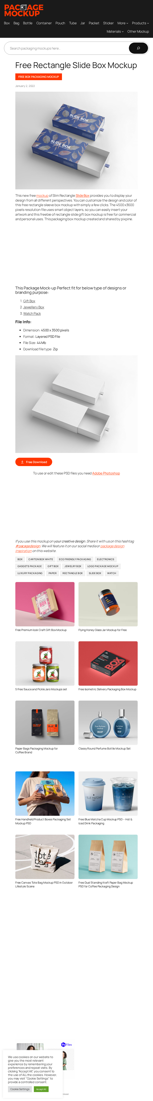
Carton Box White (40, 559)
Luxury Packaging (30, 573)
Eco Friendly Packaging (75, 559)
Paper (53, 573)
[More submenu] (127, 23)
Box (20, 559)
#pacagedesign (27, 546)
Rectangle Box (73, 573)
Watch (111, 573)
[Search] (138, 48)
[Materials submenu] (123, 31)
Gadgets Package (30, 566)
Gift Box (29, 301)
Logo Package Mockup (103, 566)
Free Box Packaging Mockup (38, 77)
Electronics (105, 559)
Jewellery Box (33, 307)
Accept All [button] (41, 1089)
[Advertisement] (84, 253)
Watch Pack (32, 313)
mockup (42, 195)
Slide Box (95, 573)
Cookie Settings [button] (19, 1089)
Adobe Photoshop (106, 473)
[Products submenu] (148, 23)
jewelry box (73, 566)
